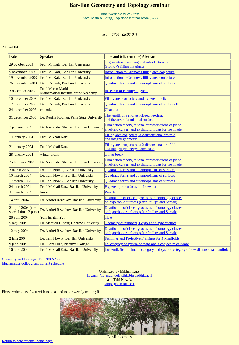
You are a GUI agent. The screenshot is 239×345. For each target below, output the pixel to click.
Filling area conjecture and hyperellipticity (136, 98)
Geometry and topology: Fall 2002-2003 (31, 259)
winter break (114, 154)
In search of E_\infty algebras (126, 91)
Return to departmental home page (27, 341)
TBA (108, 217)
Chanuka (111, 110)
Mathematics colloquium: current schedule (33, 263)
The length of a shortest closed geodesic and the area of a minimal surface (134, 117)
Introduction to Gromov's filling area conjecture (140, 72)
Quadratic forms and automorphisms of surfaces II (141, 104)
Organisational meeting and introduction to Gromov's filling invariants (136, 64)
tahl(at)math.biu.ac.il (120, 284)
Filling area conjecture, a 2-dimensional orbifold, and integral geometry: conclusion (140, 147)
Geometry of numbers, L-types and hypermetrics (140, 223)
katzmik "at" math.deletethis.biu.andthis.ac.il (119, 275)
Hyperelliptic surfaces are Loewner (130, 187)
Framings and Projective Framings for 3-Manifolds (142, 238)
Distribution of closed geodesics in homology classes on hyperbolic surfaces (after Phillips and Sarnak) (143, 200)
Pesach (110, 192)
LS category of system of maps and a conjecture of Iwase (147, 244)
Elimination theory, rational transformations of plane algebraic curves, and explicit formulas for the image (143, 127)
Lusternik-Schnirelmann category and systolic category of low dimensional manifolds (167, 250)
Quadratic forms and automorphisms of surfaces (140, 83)
